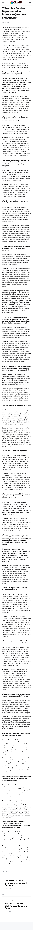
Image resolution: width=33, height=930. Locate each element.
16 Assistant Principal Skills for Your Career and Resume (16, 905)
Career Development (10, 900)
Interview (7, 877)
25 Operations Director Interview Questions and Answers (15, 882)
